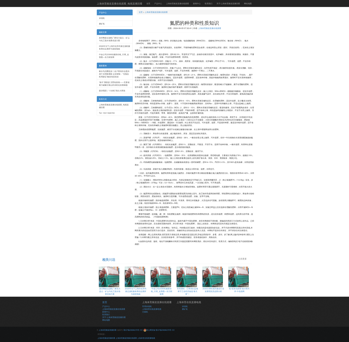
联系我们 (208, 3)
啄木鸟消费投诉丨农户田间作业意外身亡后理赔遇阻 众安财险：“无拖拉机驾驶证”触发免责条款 (114, 74)
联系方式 (103, 99)
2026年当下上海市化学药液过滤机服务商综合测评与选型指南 (114, 47)
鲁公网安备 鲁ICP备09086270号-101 (160, 330)
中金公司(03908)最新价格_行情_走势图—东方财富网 (114, 55)
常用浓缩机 (147, 306)
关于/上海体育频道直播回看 (228, 3)
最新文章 (103, 32)
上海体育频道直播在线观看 (177, 3)
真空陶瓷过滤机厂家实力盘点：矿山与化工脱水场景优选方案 (114, 39)
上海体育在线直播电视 (151, 309)
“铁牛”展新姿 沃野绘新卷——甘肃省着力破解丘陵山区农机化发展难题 (114, 83)
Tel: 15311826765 (107, 113)
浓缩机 (102, 18)
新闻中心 (197, 3)
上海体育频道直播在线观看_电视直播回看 (119, 3)
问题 (108, 259)
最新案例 (103, 65)
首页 (148, 3)
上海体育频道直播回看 (107, 330)
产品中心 (158, 3)
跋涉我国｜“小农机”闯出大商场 (112, 90)
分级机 (145, 311)
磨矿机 (102, 23)
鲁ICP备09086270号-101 (133, 330)
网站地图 (248, 3)
